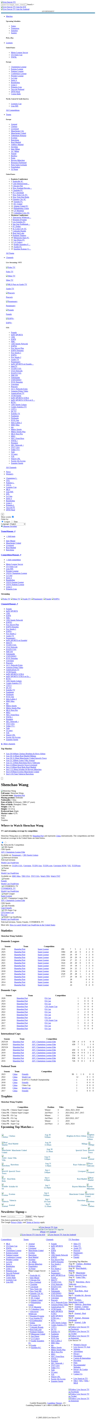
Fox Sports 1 (16, 353)
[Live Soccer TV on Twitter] (79, 1334)
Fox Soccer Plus (17, 348)
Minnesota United (38, 1334)
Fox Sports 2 (16, 357)
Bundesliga (15, 83)
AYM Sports (16, 396)
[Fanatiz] (47, 599)
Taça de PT (10, 507)
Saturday (14, 31)
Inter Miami (34, 1278)
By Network (6, 845)
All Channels (11, 467)
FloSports (15, 418)
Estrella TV (15, 414)
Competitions (6, 555)
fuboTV (14, 366)
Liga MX (14, 106)
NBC (13, 341)
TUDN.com (47, 866)
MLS (8, 489)
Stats (3, 818)
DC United (18, 204)
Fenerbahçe (15, 167)
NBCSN (14, 375)
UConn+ (14, 454)
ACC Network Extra (19, 389)
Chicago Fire (18, 186)
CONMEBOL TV (8, 888)
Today (13, 26)
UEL (8, 480)
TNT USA (15, 447)
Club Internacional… (21, 184)
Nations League (17, 71)
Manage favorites (10, 526)
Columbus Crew (37, 1309)
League (7, 522)
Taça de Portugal (17, 89)
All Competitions (13, 110)
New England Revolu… (22, 188)
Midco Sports (16, 429)
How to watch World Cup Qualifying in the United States (32, 925)
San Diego (35, 1336)
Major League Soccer (19, 52)
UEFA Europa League (15, 582)
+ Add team (10, 536)
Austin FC (18, 247)
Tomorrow (15, 28)
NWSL (14, 57)
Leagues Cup (16, 104)
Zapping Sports (17, 463)
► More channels (8, 744)
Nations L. (10, 483)
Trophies (4, 820)
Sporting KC (36, 1347)
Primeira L (10, 505)
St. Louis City (35, 1325)
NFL (81, 1381)
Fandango (15, 416)
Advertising (78, 1351)
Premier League (17, 76)
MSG (13, 436)
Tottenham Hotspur (18, 135)
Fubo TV (77, 1246)
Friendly (25, 1074)
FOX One (15, 420)
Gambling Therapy (54, 1403)
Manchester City (17, 131)
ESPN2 (14, 346)
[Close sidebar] (2, 778)
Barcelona (15, 140)
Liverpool (15, 129)
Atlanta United (36, 1300)
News (8, 472)
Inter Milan (15, 149)
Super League (6, 896)
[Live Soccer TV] (8, 2)
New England (35, 1282)
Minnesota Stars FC (21, 238)
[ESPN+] (56, 599)
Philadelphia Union (21, 208)
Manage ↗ (11, 531)
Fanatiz (14, 332)
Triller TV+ (15, 450)
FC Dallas (17, 226)
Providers (77, 1360)
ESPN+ (14, 355)
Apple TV (15, 359)
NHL (86, 1381)
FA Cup (4, 915)
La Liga (14, 78)
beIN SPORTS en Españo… (22, 364)
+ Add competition (13, 560)
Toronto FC (18, 202)
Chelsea (14, 126)
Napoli (13, 154)
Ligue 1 (14, 85)
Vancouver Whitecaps (33, 1312)
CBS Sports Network (19, 344)
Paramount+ (16, 362)
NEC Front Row (17, 438)
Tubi (13, 452)
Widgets (77, 1349)
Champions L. (11, 478)
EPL (8, 494)
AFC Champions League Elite (13, 852)
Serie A (14, 80)
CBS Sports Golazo (19, 405)
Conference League (18, 73)
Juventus (14, 147)
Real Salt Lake (18, 233)
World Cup (26, 1077)
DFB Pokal (15, 92)
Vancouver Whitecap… (22, 217)
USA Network (16, 371)
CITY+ (14, 409)
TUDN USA (16, 368)
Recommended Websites (79, 1366)
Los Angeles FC (19, 222)
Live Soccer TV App (82, 1347)
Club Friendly (6, 908)
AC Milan (15, 151)
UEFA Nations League (15, 584)
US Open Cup (16, 55)
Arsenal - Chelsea (81, 1307)
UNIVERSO (16, 380)
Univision (15, 384)
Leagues (9, 43)
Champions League (18, 67)
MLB (76, 1383)
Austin (33, 1345)
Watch (3, 816)
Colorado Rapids (19, 231)
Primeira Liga (16, 87)
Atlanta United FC (21, 206)
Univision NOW (59, 866)
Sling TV (77, 1244)
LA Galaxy (18, 242)
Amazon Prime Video (19, 391)
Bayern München (18, 160)
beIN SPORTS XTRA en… (57, 1317)
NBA (76, 1381)
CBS (13, 337)
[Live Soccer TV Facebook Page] (79, 1329)
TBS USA (26, 876)
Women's (9, 474)
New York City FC (20, 195)
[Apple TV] (26, 599)
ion (12, 427)
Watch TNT (55, 876)
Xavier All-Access (18, 461)
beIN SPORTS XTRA (20, 398)
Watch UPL (15, 459)
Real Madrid (16, 142)
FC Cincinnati (18, 193)
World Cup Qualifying (10, 863)
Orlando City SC (19, 199)
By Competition (17, 845)
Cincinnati (34, 1287)
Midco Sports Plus (18, 432)
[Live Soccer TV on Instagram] (79, 1338)
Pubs (75, 1363)
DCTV (14, 411)
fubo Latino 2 (16, 423)
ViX (12, 456)
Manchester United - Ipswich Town (77, 1274)
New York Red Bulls (21, 197)
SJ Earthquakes (36, 1320)
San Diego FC (19, 240)
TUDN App (37, 866)
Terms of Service (33, 1222)
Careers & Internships (82, 1358)
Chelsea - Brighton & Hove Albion (79, 1265)
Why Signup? (38, 1216)
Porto (13, 158)
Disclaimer (78, 1356)
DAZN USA (16, 373)
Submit (28, 1217)
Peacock (14, 387)
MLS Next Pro (17, 434)
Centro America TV (19, 407)
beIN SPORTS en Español (16, 640)
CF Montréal (19, 211)
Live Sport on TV (81, 1378)
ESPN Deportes (17, 350)
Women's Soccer (80, 1345)
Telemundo (15, 378)
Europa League (17, 69)
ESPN (13, 339)
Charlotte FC (18, 190)
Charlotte (33, 1284)
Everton (14, 138)
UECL (8, 485)
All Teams (10, 253)
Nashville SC (18, 181)
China (58, 836)
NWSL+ (14, 441)
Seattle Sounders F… (22, 244)
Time (15, 522)
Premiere (14, 443)
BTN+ (13, 402)
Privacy (77, 1354)
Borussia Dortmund (18, 163)
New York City (36, 1289)
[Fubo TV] (5, 599)
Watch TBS (45, 876)
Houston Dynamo (20, 220)
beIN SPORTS (17, 335)
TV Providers (73, 1239)
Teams (8, 114)
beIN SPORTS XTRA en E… (23, 400)
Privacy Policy (16, 1222)
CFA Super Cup (7, 912)
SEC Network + (17, 445)
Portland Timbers (19, 235)
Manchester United (18, 133)
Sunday (14, 33)
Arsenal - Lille (80, 1322)
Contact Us (78, 1374)
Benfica (14, 156)
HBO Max (15, 425)
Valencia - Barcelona (83, 1304)
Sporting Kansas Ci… (22, 249)
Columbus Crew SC (22, 213)
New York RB (35, 1291)
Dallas (32, 1323)
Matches (9, 16)
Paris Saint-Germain (19, 165)
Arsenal (14, 124)
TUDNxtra (76, 866)
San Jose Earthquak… (21, 224)
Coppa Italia (16, 94)
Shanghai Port (19, 795)
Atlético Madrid (17, 144)
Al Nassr (14, 169)
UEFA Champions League (16, 573)
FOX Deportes (17, 382)
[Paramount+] (37, 599)
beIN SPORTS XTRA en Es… (18, 676)
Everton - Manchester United (76, 1301)
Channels (9, 257)
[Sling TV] (15, 599)
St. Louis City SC (20, 229)
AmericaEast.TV (17, 393)
